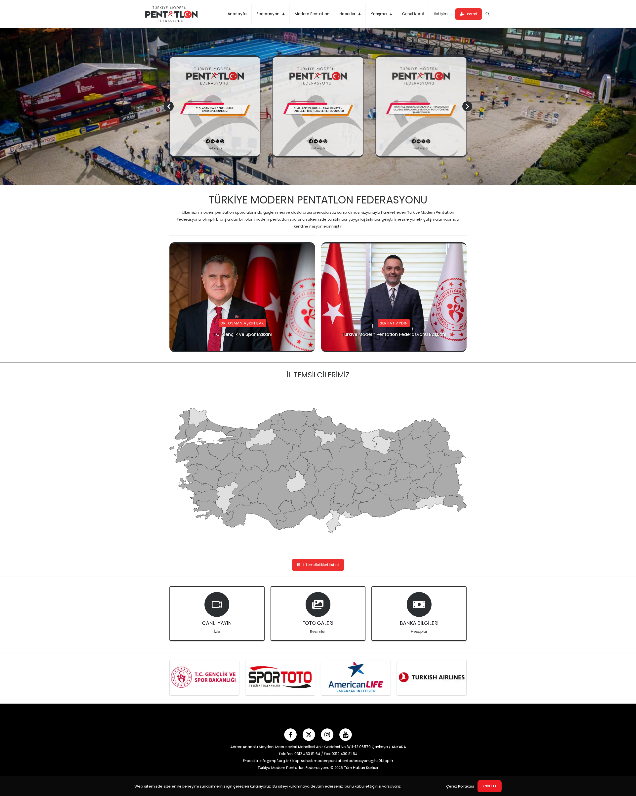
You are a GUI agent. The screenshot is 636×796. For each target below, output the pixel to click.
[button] (467, 106)
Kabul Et (489, 786)
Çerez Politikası (460, 786)
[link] (204, 677)
